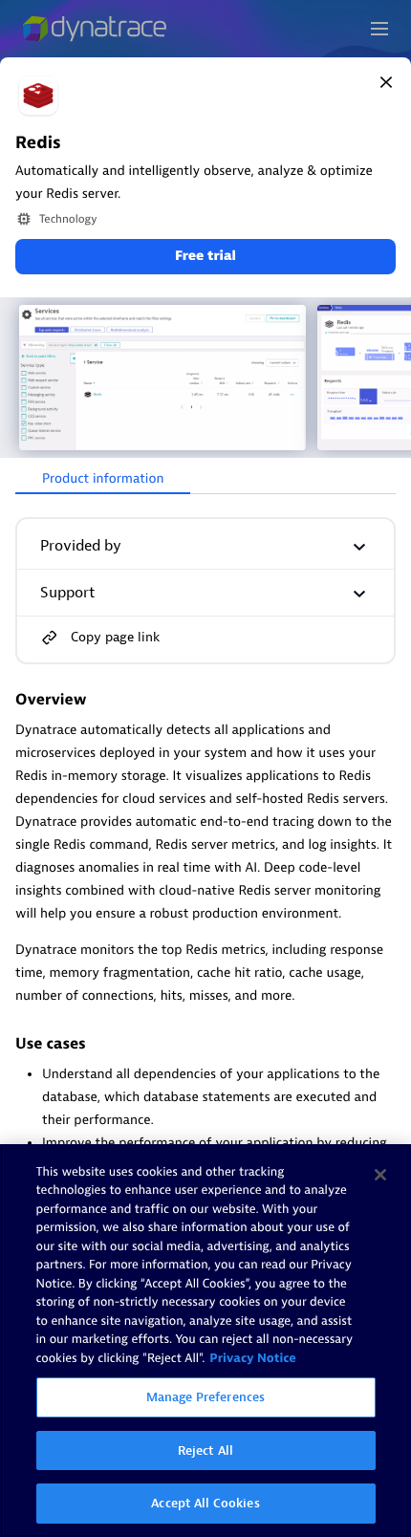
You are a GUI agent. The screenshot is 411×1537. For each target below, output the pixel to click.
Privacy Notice (252, 1359)
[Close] (386, 82)
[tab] (102, 479)
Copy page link (115, 637)
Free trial (205, 257)
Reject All (205, 1450)
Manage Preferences (205, 1397)
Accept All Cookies (205, 1503)
